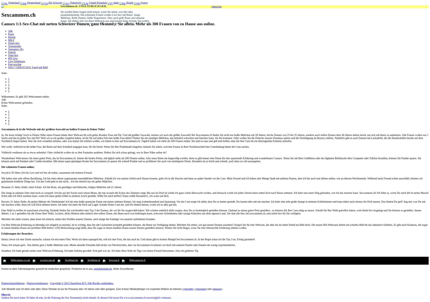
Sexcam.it (114, 260)
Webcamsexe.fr (137, 260)
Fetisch (12, 52)
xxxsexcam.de (47, 260)
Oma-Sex (13, 55)
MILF (11, 40)
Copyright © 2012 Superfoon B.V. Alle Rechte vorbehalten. (82, 283)
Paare (11, 34)
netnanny (217, 289)
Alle (10, 31)
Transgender (14, 46)
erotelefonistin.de (103, 268)
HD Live (13, 58)
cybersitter (187, 289)
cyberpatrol (200, 289)
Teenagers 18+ (16, 49)
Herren (11, 37)
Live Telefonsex (16, 61)
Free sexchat (14, 64)
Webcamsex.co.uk (20, 260)
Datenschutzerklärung (13, 283)
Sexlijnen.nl (94, 260)
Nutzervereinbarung (37, 283)
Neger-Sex (13, 43)
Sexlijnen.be (71, 260)
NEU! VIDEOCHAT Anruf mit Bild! (28, 67)
